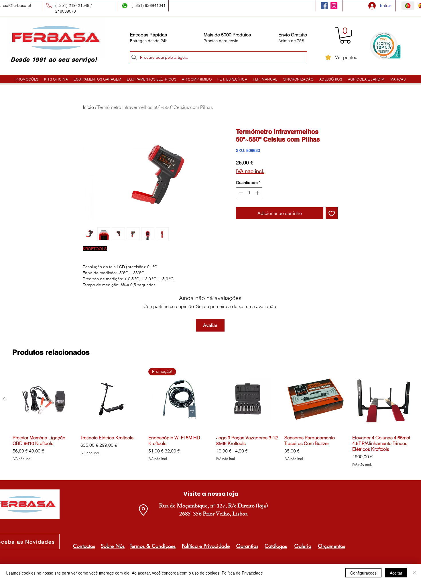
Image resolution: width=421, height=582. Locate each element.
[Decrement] (240, 193)
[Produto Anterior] (4, 398)
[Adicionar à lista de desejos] (332, 213)
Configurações (363, 573)
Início (88, 107)
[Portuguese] (407, 5)
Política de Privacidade (242, 573)
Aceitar (396, 573)
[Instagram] (333, 5)
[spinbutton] (249, 193)
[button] (345, 35)
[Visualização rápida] (44, 399)
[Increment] (257, 193)
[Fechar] (414, 572)
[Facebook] (324, 5)
